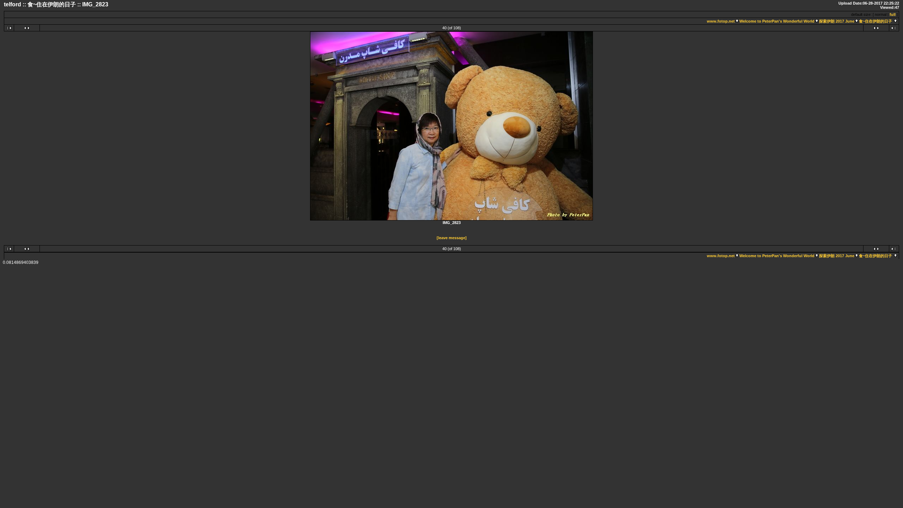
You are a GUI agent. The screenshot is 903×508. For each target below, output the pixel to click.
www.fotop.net (721, 21)
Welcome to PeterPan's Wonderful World (776, 21)
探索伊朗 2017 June (836, 21)
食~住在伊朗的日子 (875, 21)
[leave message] (452, 238)
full (893, 14)
